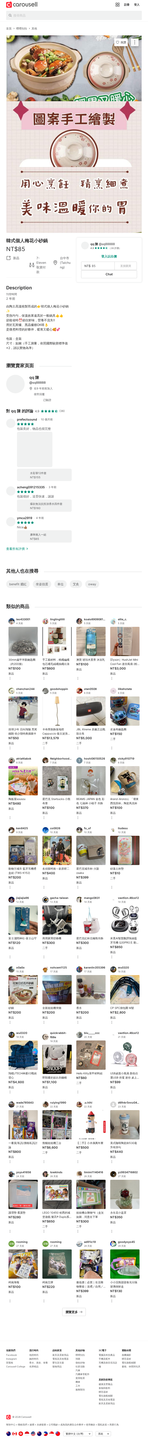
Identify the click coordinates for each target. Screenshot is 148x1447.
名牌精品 (34, 1366)
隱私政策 (102, 1424)
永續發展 (41, 1424)
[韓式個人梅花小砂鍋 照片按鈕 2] (74, 134)
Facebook (11, 1354)
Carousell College (15, 1366)
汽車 (78, 1370)
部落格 (9, 1362)
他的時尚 (34, 1354)
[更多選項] (10, 678)
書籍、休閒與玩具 (131, 1366)
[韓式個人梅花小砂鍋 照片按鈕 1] (74, 68)
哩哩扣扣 (80, 1354)
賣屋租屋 (80, 1378)
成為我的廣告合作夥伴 (71, 1424)
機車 (78, 1381)
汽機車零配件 (82, 1374)
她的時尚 (34, 1358)
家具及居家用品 (60, 1354)
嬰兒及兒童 (58, 1362)
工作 (78, 1385)
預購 (78, 1358)
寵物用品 (57, 1366)
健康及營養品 (106, 1384)
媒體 (32, 1424)
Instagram (11, 1358)
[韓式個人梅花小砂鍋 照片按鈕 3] (74, 200)
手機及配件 (104, 1358)
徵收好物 (80, 1362)
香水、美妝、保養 (38, 1362)
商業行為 (114, 1424)
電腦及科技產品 (107, 1354)
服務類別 (80, 1389)
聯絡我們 (22, 1424)
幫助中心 (10, 1424)
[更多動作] (135, 42)
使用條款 (90, 1424)
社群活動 (80, 1366)
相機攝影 (126, 1354)
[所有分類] (117, 4)
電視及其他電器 (60, 1358)
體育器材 (103, 1391)
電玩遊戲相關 (106, 1395)
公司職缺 (53, 1424)
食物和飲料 (104, 1388)
